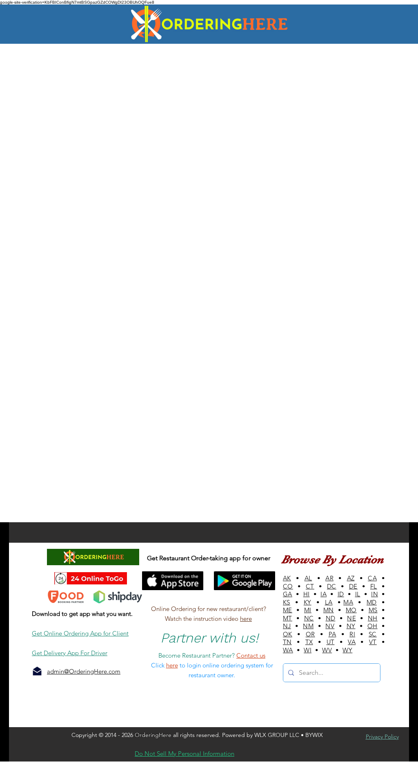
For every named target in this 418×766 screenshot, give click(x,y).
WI (307, 650)
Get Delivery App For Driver (69, 653)
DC (331, 586)
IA (323, 594)
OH (372, 626)
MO (351, 610)
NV (329, 626)
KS (286, 602)
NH (373, 618)
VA (352, 642)
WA (288, 650)
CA (372, 578)
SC (373, 634)
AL (308, 578)
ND (331, 618)
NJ (287, 626)
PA (332, 634)
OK (287, 634)
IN (374, 594)
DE (353, 586)
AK (287, 578)
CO (288, 586)
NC (309, 618)
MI (307, 610)
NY (351, 626)
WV (327, 650)
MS (373, 610)
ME (287, 610)
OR (310, 634)
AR (329, 578)
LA (329, 602)
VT (373, 642)
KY (307, 602)
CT (310, 586)
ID (341, 594)
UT (331, 642)
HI (306, 594)
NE (351, 618)
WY (347, 650)
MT (287, 618)
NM (308, 626)
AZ (351, 578)
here (246, 618)
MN (328, 610)
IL (357, 594)
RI (352, 634)
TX (309, 642)
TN (287, 642)
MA (348, 602)
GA (287, 594)
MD (372, 602)
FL (373, 586)
